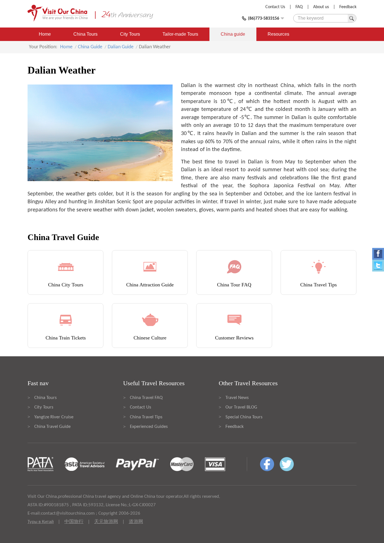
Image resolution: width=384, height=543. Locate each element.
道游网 (136, 521)
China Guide (90, 47)
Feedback (347, 7)
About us (321, 7)
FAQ (299, 7)
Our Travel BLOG (241, 407)
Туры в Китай (41, 521)
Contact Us (275, 7)
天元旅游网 (106, 521)
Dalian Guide (121, 47)
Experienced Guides (149, 426)
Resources (278, 34)
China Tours (85, 34)
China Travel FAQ (146, 397)
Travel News (237, 397)
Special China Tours (244, 417)
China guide (233, 34)
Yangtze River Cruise (53, 417)
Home (45, 34)
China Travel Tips (146, 417)
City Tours (130, 34)
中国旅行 (73, 521)
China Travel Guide (52, 426)
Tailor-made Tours (180, 34)
